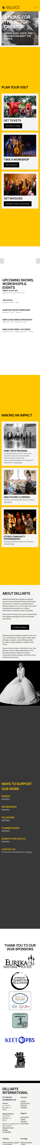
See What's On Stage (13, 126)
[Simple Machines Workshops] (17, 316)
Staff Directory (25, 1103)
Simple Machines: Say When (16, 329)
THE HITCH (7, 300)
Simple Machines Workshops (17, 319)
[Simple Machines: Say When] (17, 326)
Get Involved (25, 1117)
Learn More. (8, 502)
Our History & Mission (20, 627)
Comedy (30, 331)
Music (17, 302)
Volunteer (24, 1121)
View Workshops (11, 165)
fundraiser (18, 312)
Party (23, 293)
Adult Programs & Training (10, 1142)
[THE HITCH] (10, 297)
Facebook (24, 1105)
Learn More (18, 462)
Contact (23, 1101)
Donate (23, 1119)
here (12, 544)
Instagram (24, 1107)
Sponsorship (25, 1123)
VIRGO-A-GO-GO (10, 290)
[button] (2, 261)
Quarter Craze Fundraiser (16, 310)
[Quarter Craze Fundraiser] (16, 306)
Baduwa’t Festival (26, 1142)
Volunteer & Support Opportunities (18, 204)
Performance (17, 293)
